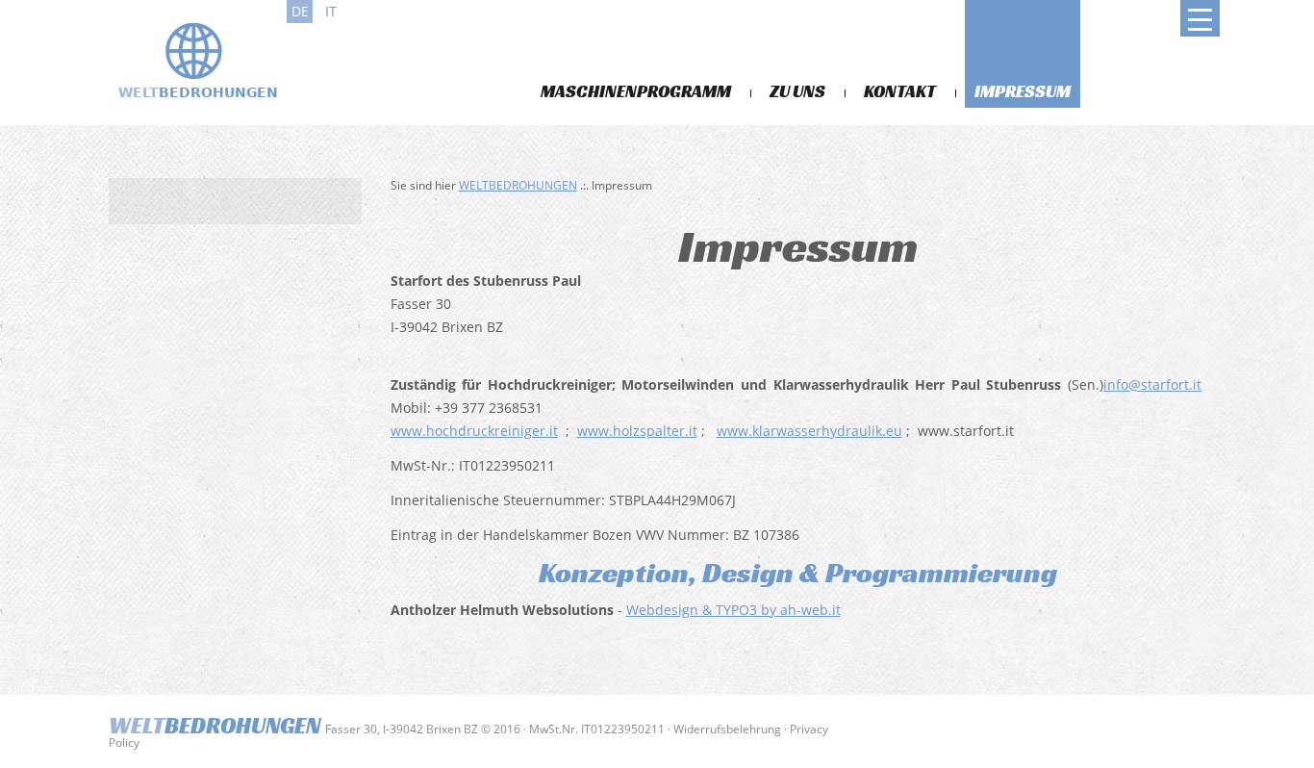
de (300, 11)
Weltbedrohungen (518, 185)
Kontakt (900, 91)
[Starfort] (195, 60)
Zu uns (797, 91)
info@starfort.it (1152, 384)
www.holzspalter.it (637, 431)
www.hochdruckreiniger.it (474, 431)
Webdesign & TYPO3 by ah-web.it (733, 610)
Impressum (1022, 91)
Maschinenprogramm (636, 91)
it (331, 11)
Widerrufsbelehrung (727, 729)
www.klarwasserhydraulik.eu (809, 431)
